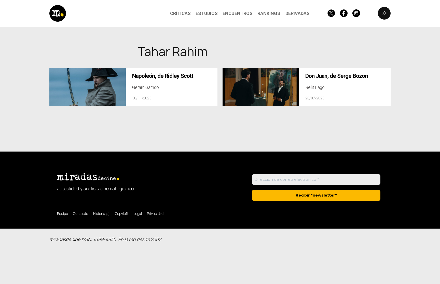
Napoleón (162, 76)
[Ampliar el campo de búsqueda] (384, 13)
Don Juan (336, 76)
